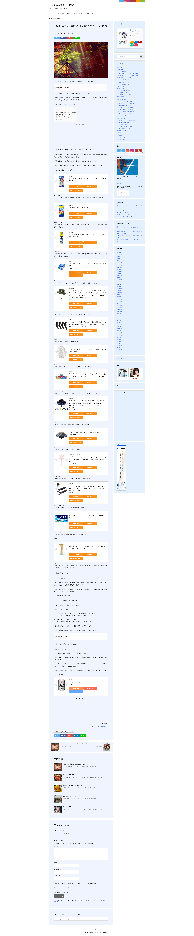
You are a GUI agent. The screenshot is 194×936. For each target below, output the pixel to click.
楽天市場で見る (90, 186)
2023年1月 (119, 263)
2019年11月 (119, 339)
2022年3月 (119, 284)
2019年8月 (119, 345)
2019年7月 (119, 347)
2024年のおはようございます (126, 113)
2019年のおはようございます (126, 103)
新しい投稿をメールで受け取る (61, 892)
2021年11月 (119, 292)
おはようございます (123, 99)
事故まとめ (121, 135)
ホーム (52, 18)
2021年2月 (119, 309)
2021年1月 (119, 311)
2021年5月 (119, 303)
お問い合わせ (120, 183)
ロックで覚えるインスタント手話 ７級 (128, 73)
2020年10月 (120, 318)
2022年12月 (119, 265)
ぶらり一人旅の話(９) (68, 775)
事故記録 (121, 133)
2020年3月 (119, 330)
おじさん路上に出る (124, 84)
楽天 (140, 41)
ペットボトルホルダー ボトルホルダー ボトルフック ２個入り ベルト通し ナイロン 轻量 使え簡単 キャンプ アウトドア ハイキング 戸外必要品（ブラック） (87, 488)
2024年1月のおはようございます (125, 214)
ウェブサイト (57, 875)
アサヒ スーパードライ (75, 682)
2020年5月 (119, 326)
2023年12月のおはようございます (125, 216)
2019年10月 (120, 341)
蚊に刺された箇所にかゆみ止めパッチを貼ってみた (76, 764)
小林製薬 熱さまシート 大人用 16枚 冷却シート (82, 207)
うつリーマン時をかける (125, 126)
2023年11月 (119, 256)
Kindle (135, 41)
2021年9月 (119, 294)
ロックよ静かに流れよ (124, 71)
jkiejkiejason (103, 726)
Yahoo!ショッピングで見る (75, 190)
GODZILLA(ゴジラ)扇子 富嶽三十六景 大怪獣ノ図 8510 (84, 432)
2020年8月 (119, 322)
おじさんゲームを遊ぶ (124, 92)
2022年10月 (120, 269)
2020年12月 (120, 313)
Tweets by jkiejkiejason (122, 358)
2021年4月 (119, 305)
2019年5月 (119, 352)
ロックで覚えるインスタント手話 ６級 (128, 75)
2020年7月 (119, 324)
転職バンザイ (121, 118)
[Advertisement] (65, 134)
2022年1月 (119, 288)
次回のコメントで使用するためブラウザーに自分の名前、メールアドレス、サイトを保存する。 (76, 883)
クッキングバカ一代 (123, 116)
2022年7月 (119, 275)
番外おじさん (122, 86)
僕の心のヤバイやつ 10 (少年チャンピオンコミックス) (135, 31)
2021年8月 (119, 296)
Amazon (132, 41)
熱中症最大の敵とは (60, 116)
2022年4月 (119, 282)
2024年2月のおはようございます (125, 212)
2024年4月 (119, 252)
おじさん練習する (123, 82)
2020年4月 (119, 328)
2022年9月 (119, 271)
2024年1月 (119, 254)
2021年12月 (119, 290)
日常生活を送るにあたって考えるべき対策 (65, 112)
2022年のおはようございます (126, 109)
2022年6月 (119, 277)
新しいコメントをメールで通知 (61, 887)
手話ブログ (120, 69)
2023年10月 (120, 258)
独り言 (58, 18)
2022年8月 (119, 273)
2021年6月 (119, 301)
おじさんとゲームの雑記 (124, 90)
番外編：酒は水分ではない (62, 119)
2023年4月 (119, 260)
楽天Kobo (132, 44)
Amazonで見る (76, 186)
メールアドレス (58, 869)
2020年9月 (119, 320)
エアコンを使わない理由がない (64, 118)
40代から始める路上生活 (124, 77)
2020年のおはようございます (126, 105)
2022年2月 (119, 286)
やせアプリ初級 (123, 139)
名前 (55, 862)
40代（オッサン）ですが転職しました (128, 120)
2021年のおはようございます (126, 107)
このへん (125, 181)
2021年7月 (119, 299)
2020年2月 (119, 333)
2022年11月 (119, 267)
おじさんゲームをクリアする (125, 94)
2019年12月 (119, 337)
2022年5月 (119, 280)
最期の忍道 (120, 96)
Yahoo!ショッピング (136, 44)
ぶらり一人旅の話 (67, 807)
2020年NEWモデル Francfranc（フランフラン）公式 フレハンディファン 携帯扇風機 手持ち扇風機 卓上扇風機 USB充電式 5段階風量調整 (87, 459)
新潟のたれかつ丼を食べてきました (72, 785)
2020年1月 (119, 335)
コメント (56, 846)
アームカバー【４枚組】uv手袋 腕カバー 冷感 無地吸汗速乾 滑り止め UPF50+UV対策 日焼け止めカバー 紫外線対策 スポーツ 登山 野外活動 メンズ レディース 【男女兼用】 (87, 324)
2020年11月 (119, 316)
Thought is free (105, 932)
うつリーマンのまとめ (124, 128)
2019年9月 (119, 343)
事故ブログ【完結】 (123, 130)
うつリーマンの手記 (123, 124)
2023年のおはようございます (126, 111)
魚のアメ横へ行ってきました (70, 796)
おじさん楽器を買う (124, 80)
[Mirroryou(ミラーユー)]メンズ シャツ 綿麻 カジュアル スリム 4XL (87, 349)
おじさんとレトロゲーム (124, 88)
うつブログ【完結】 (123, 122)
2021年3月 (119, 307)
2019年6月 (119, 349)
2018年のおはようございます (126, 101)
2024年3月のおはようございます (125, 210)
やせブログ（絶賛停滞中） (124, 137)
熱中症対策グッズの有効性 (63, 114)
